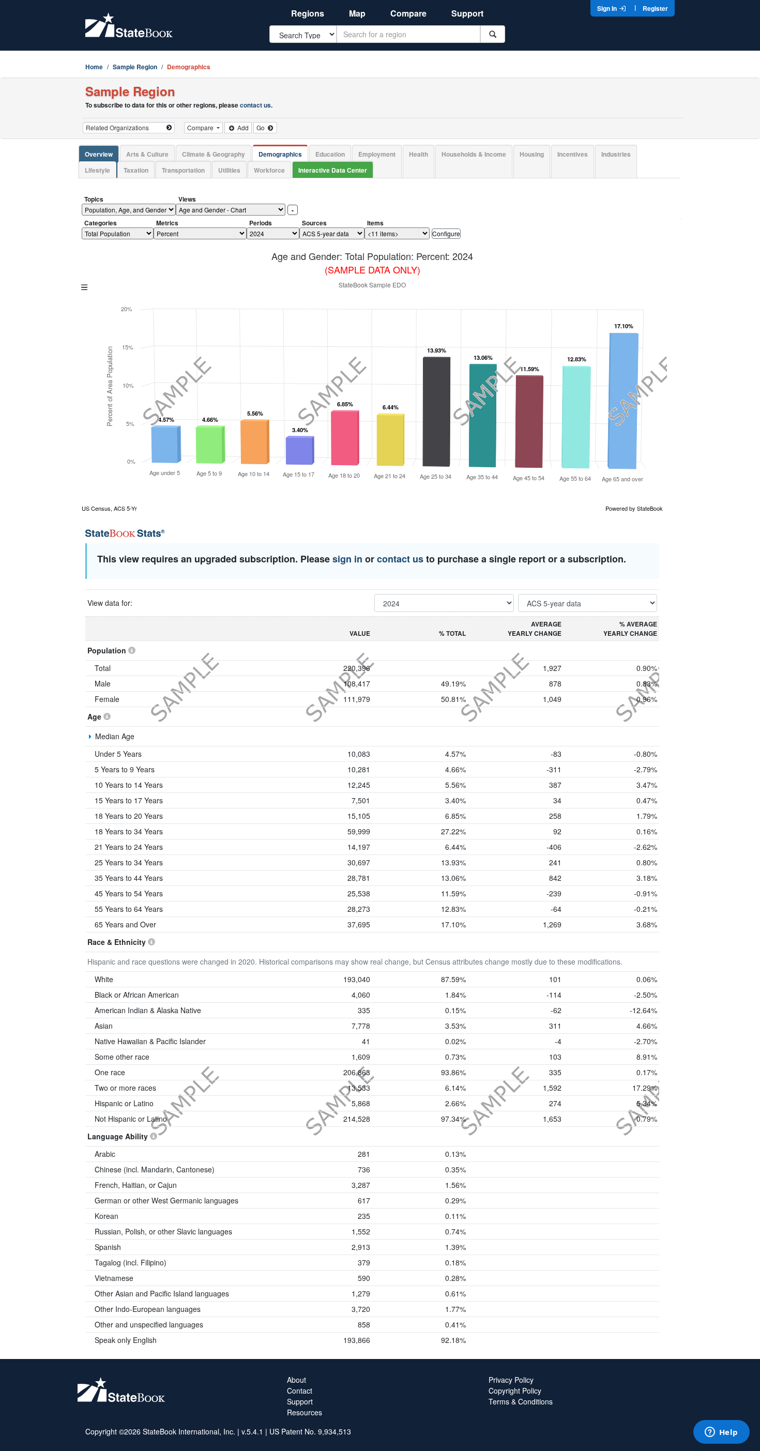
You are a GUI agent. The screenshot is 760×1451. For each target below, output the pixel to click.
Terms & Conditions (521, 1401)
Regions (307, 13)
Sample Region (135, 66)
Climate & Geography (213, 154)
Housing (532, 154)
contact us (255, 105)
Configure (446, 233)
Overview (99, 154)
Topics (93, 199)
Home (94, 66)
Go (261, 127)
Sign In (607, 8)
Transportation (183, 170)
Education (330, 154)
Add (242, 127)
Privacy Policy (511, 1379)
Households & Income (474, 154)
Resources (304, 1412)
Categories (100, 222)
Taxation (136, 170)
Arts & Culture (147, 154)
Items (375, 222)
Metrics (167, 222)
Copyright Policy (515, 1390)
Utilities (229, 170)
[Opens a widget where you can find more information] (721, 1433)
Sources (314, 222)
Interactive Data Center (332, 170)
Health (418, 154)
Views (187, 199)
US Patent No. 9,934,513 (310, 1431)
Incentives (572, 154)
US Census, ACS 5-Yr (109, 508)
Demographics (280, 154)
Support (467, 13)
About (296, 1379)
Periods (260, 222)
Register (655, 8)
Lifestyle (97, 170)
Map (357, 13)
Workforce (269, 170)
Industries (616, 154)
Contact (299, 1390)
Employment (377, 154)
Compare (408, 13)
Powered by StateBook (634, 508)
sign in (347, 559)
